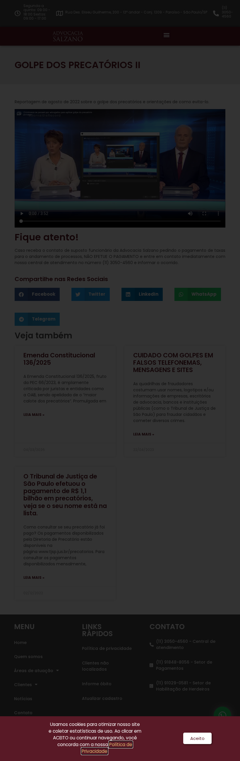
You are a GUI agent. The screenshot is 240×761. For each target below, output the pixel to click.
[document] (120, 380)
